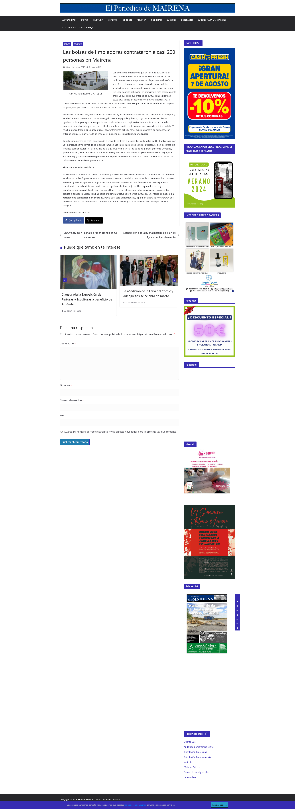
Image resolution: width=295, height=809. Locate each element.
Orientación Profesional (195, 751)
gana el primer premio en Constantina (90, 235)
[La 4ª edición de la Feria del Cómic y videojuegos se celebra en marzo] (92, 257)
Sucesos (171, 19)
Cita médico (190, 777)
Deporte (113, 19)
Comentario (68, 343)
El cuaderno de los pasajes (78, 27)
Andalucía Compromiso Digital (199, 746)
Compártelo (76, 220)
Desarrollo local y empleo (196, 772)
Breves (84, 19)
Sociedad (156, 19)
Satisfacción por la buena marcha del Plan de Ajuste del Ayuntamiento (149, 235)
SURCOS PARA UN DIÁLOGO (212, 19)
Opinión (127, 19)
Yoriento (188, 762)
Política (141, 19)
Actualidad (69, 19)
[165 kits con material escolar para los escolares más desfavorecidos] (153, 257)
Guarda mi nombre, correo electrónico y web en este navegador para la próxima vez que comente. (120, 431)
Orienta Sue (190, 741)
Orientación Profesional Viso (198, 757)
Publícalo (95, 220)
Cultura (98, 19)
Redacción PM (95, 67)
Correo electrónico (72, 400)
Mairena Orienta (192, 767)
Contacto (187, 19)
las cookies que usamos (135, 805)
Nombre (66, 385)
